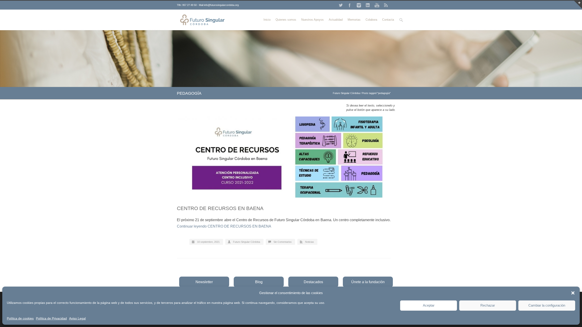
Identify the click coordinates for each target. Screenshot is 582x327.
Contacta (388, 19)
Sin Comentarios (282, 241)
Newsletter (204, 282)
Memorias (354, 19)
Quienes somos (286, 19)
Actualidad (336, 19)
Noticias (309, 241)
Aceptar (428, 305)
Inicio (267, 19)
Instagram (358, 5)
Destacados (313, 282)
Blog (259, 282)
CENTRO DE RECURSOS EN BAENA (220, 208)
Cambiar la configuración (546, 305)
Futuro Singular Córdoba (346, 93)
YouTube (376, 5)
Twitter (340, 5)
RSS (386, 5)
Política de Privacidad (51, 318)
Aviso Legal (77, 318)
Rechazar (487, 305)
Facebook (349, 5)
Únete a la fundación (368, 282)
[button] (573, 293)
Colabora (371, 19)
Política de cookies (20, 318)
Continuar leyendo (224, 226)
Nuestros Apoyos (312, 19)
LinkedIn (367, 5)
